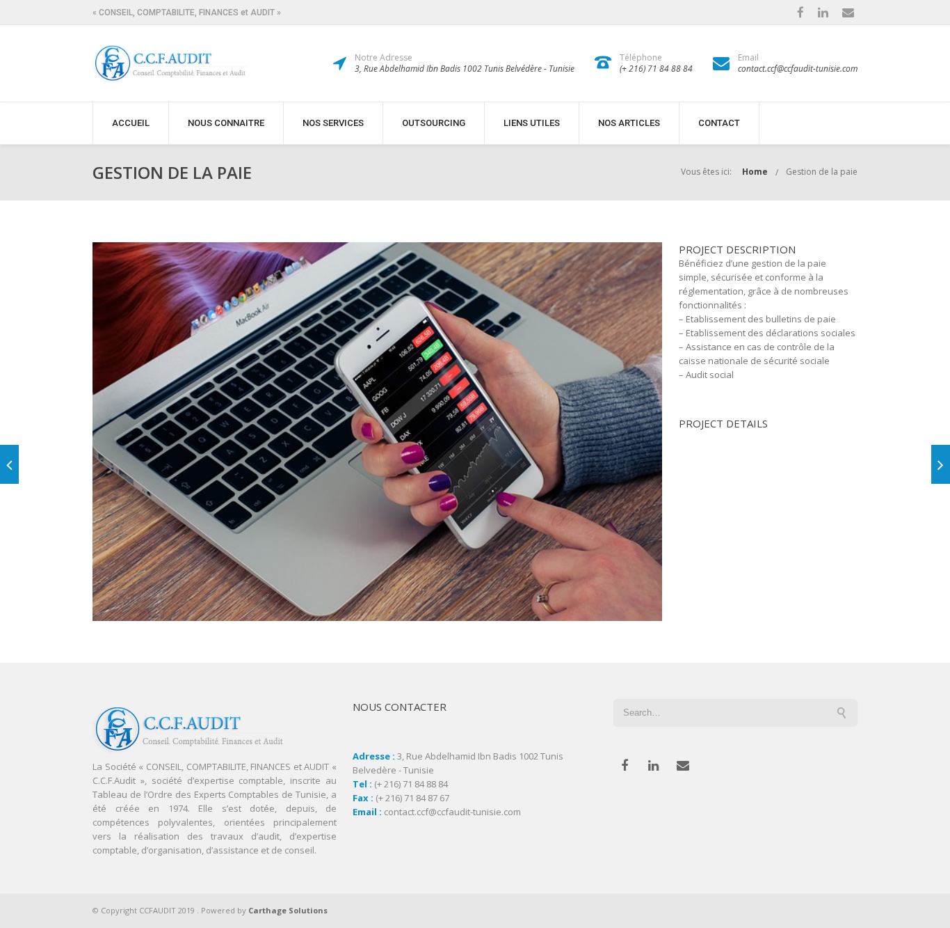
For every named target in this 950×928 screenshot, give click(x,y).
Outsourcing (433, 123)
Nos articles (629, 123)
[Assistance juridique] (940, 464)
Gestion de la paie (822, 172)
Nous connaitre (226, 123)
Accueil (131, 123)
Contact (719, 123)
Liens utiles (532, 123)
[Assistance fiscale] (9, 464)
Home (755, 172)
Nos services (333, 123)
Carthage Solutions (288, 910)
